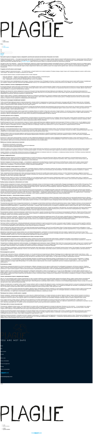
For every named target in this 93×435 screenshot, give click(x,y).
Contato (2, 354)
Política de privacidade (5, 369)
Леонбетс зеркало (26, 61)
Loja (4, 40)
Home (2, 345)
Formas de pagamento (5, 363)
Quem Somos (3, 351)
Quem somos (6, 41)
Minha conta (3, 358)
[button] (24, 44)
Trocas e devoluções (5, 360)
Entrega (2, 366)
